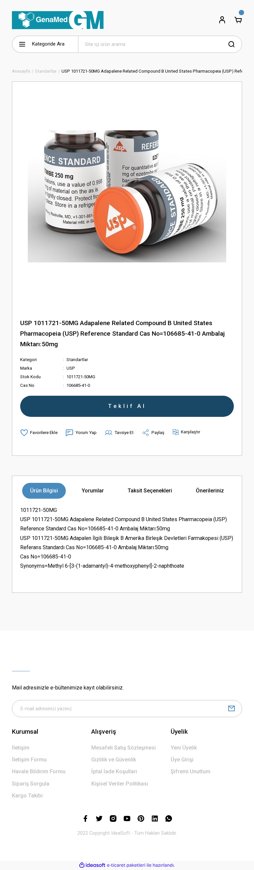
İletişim (20, 748)
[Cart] (238, 20)
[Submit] (231, 708)
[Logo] (58, 20)
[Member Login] (222, 20)
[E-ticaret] (126, 865)
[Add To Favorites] (39, 433)
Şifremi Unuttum (190, 771)
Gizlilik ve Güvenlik (113, 759)
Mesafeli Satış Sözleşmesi (123, 748)
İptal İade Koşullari (114, 771)
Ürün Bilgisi (44, 490)
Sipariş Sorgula (30, 784)
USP (70, 368)
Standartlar (77, 359)
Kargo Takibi (27, 795)
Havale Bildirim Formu (38, 771)
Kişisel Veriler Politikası (119, 784)
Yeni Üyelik (184, 748)
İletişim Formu (29, 759)
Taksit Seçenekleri (150, 490)
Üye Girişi (182, 759)
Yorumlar (93, 490)
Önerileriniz (210, 490)
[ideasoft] (92, 865)
